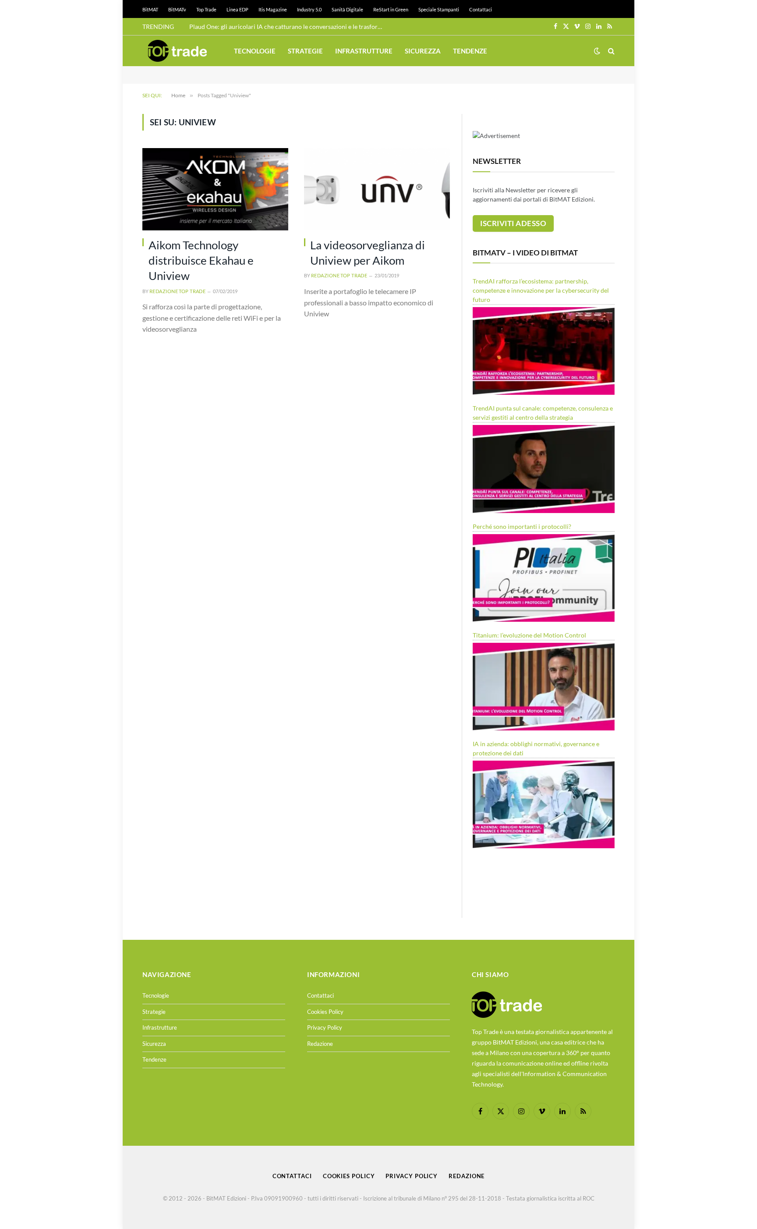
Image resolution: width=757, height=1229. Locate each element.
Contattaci (480, 9)
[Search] (610, 51)
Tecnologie (255, 51)
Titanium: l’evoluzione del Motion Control (529, 635)
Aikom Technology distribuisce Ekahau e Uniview (201, 260)
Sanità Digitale (347, 9)
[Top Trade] (177, 50)
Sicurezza (423, 51)
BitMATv (177, 9)
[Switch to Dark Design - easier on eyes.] (597, 50)
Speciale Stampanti (438, 9)
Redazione (320, 1043)
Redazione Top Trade (177, 291)
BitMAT (150, 9)
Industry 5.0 (309, 9)
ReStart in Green (390, 9)
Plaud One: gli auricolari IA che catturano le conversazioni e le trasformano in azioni (287, 26)
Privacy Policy (324, 1027)
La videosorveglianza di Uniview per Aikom (367, 252)
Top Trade (206, 9)
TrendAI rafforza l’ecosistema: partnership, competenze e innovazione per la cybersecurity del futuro (541, 290)
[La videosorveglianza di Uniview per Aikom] (377, 189)
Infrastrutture (364, 51)
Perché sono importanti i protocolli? (522, 526)
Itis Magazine (272, 9)
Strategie (305, 51)
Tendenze (470, 51)
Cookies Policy (325, 1011)
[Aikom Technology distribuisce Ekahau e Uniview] (215, 189)
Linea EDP (237, 9)
